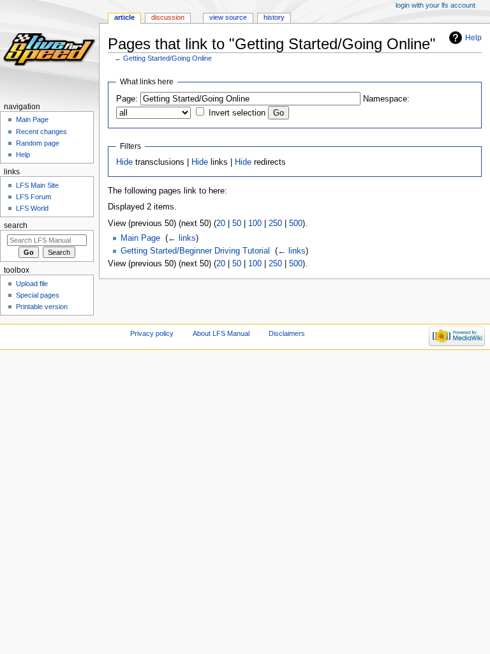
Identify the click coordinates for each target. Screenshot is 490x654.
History (274, 17)
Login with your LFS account (435, 5)
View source (228, 17)
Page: (127, 99)
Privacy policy (152, 333)
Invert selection (237, 113)
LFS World (32, 208)
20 (220, 223)
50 (236, 223)
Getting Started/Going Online (167, 58)
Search (15, 225)
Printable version (42, 306)
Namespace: (386, 99)
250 (275, 223)
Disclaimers (287, 333)
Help (473, 37)
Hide (124, 162)
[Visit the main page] (49, 49)
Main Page (140, 238)
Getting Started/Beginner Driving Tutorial (195, 251)
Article (124, 17)
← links (182, 238)
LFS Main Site (37, 185)
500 (295, 223)
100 (255, 223)
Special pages (37, 295)
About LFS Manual (221, 333)
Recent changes (41, 131)
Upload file (32, 283)
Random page (37, 143)
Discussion (167, 17)
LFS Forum (33, 197)
